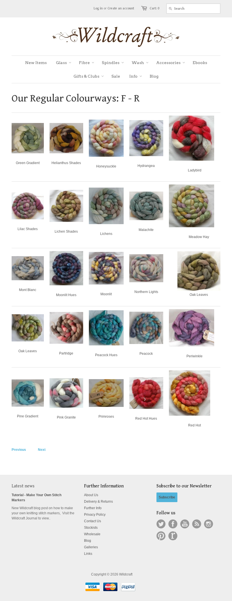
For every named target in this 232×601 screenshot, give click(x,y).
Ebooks (200, 62)
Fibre (84, 62)
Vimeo (172, 535)
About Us (91, 495)
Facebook (172, 523)
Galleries (91, 547)
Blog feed (196, 523)
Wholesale (92, 534)
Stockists (91, 528)
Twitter (161, 523)
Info (133, 76)
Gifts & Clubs (86, 76)
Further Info (93, 508)
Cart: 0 (154, 8)
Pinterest (161, 535)
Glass (61, 62)
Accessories (168, 62)
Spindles (110, 62)
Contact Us (92, 521)
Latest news (23, 486)
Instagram (208, 523)
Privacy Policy (95, 515)
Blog (154, 76)
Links (88, 554)
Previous (19, 450)
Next (42, 450)
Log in (98, 8)
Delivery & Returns (98, 502)
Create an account (121, 8)
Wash (138, 62)
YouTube (184, 523)
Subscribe (167, 497)
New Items (36, 62)
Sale (115, 76)
